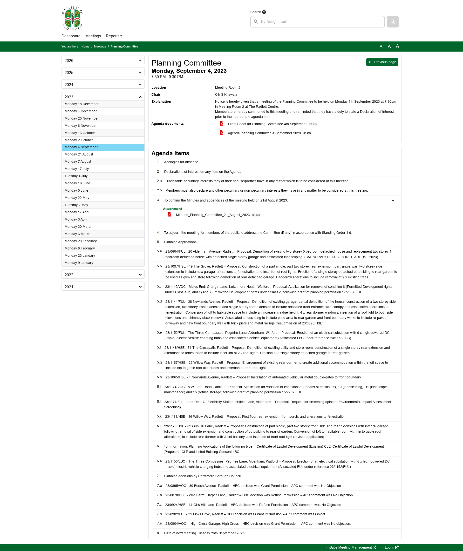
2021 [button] (69, 287)
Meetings (93, 36)
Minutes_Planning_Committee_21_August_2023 (217, 215)
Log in (389, 547)
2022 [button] (69, 275)
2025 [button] (69, 73)
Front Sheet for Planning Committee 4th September (272, 124)
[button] (393, 21)
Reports (112, 36)
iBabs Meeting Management (350, 547)
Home (85, 46)
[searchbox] (317, 21)
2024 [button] (69, 85)
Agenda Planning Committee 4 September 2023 (269, 133)
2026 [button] (69, 61)
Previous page (384, 62)
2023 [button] (69, 97)
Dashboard (71, 36)
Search (255, 12)
